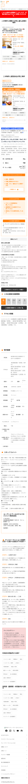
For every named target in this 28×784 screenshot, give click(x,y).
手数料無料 (6, 666)
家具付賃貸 (15, 670)
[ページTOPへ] (25, 782)
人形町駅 (21, 374)
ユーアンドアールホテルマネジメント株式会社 (13, 120)
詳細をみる (5, 61)
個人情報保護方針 (5, 762)
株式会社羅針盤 (10, 64)
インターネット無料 (8, 663)
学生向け (5, 674)
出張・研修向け (7, 678)
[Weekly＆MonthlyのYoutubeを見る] (18, 731)
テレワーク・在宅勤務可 (9, 681)
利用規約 (3, 770)
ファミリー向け (7, 659)
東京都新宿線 (14, 362)
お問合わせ (11, 61)
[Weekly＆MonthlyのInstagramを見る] (10, 731)
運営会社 (3, 758)
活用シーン (4, 750)
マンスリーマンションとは (7, 739)
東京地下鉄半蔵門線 (16, 366)
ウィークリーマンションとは (8, 743)
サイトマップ (4, 766)
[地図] (21, 132)
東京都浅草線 (14, 374)
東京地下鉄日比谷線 (16, 370)
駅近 (21, 659)
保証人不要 (14, 666)
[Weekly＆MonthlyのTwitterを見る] (14, 731)
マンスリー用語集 (5, 754)
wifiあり (17, 663)
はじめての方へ (5, 735)
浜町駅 (20, 362)
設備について (4, 747)
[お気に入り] (10, 40)
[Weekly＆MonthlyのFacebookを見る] (6, 731)
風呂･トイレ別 (6, 670)
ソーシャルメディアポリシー (8, 774)
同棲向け (15, 659)
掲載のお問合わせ (5, 778)
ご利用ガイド (13, 189)
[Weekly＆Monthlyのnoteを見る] (22, 731)
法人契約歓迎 (13, 674)
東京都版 (7, 2)
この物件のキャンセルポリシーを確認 (13, 289)
